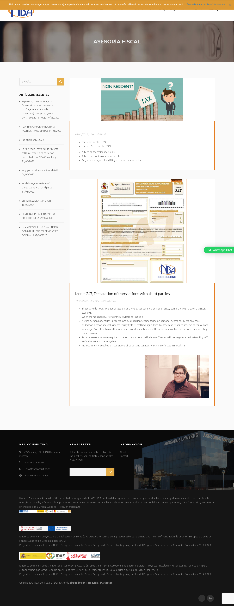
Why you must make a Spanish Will (40, 170)
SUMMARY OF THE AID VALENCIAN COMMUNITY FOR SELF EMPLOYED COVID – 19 (40, 231)
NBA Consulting (43, 582)
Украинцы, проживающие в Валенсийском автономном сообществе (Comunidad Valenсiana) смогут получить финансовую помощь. (37, 109)
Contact (124, 456)
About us (124, 452)
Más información (216, 4)
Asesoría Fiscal (98, 134)
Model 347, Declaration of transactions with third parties (122, 294)
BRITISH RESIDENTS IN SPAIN (36, 200)
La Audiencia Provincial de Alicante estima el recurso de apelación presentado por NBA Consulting (40, 153)
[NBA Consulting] (19, 10)
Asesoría (94, 301)
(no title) (26, 140)
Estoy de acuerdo (196, 4)
